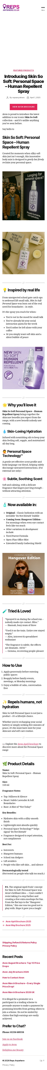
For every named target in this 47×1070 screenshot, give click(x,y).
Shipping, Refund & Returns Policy (19, 942)
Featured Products (23, 70)
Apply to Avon (9, 1044)
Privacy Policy (9, 946)
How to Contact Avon (13, 977)
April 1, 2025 (35, 97)
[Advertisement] (23, 39)
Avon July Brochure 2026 (15, 972)
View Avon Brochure (23, 107)
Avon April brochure (28, 744)
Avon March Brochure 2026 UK (18, 992)
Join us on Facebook (12, 1039)
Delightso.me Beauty (13, 1050)
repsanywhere (18, 97)
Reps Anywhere (17, 1060)
